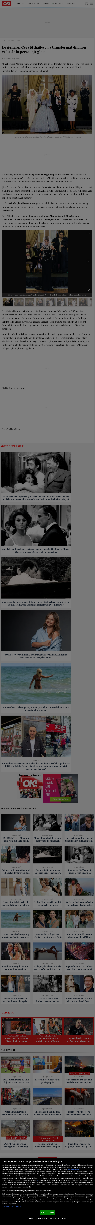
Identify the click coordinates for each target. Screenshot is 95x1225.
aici (38, 1180)
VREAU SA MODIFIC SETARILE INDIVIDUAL (47, 1218)
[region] (47, 1191)
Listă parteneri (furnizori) (11, 1206)
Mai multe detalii (73, 1169)
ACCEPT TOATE (47, 1212)
